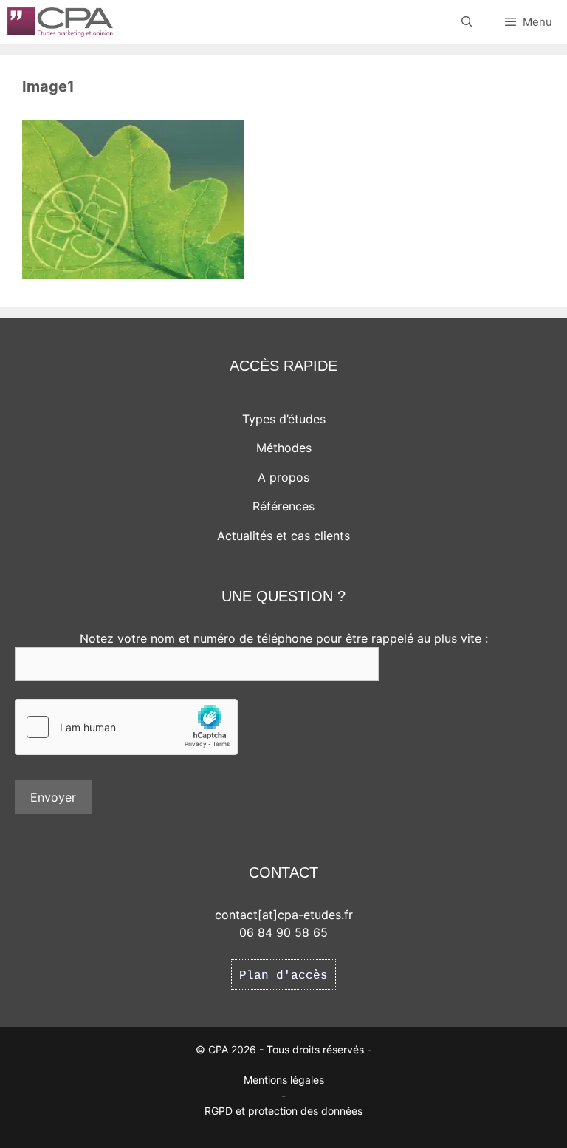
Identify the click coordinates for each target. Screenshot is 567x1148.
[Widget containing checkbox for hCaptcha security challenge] (126, 727)
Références (283, 506)
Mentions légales (284, 1079)
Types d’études (284, 418)
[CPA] (60, 22)
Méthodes (284, 447)
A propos (283, 477)
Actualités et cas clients (283, 535)
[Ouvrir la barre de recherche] (466, 22)
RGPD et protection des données (283, 1110)
